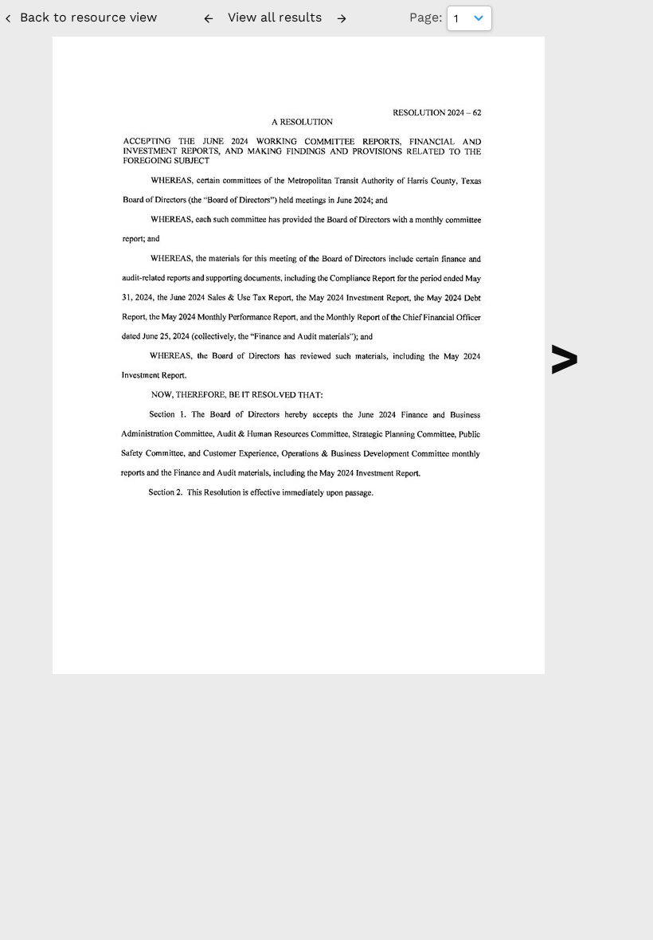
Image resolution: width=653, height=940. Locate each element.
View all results (275, 17)
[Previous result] (209, 18)
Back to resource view (88, 17)
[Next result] (342, 18)
